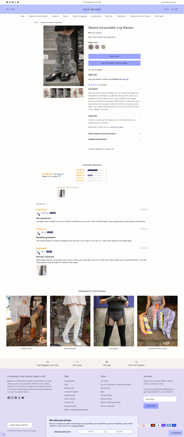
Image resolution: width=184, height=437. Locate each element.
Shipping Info (70, 395)
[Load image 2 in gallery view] (63, 56)
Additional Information (97, 139)
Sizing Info (92, 116)
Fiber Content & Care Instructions (102, 134)
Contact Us (69, 402)
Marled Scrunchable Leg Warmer (51, 22)
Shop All (55, 16)
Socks (65, 16)
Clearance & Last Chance (140, 16)
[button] (93, 85)
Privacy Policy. (78, 426)
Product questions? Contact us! (101, 149)
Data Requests (70, 406)
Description (93, 89)
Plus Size (108, 16)
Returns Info (69, 388)
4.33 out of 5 (58, 174)
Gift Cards (159, 16)
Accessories (96, 16)
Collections (121, 16)
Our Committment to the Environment (116, 384)
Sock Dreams (96, 33)
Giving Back (105, 388)
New (22, 16)
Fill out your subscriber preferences (158, 389)
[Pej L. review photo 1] (41, 270)
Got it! (90, 431)
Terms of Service (107, 406)
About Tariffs (70, 399)
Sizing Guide (70, 381)
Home (36, 22)
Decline (119, 431)
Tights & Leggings (79, 16)
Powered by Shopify (29, 431)
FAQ (66, 384)
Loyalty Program (71, 392)
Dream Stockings (105, 37)
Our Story (105, 381)
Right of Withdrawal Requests (76, 410)
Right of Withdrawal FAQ (110, 402)
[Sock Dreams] (92, 9)
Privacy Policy (106, 395)
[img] (41, 210)
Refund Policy (106, 399)
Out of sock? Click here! (114, 63)
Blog (102, 392)
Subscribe (151, 406)
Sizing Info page (116, 127)
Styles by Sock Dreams (38, 16)
